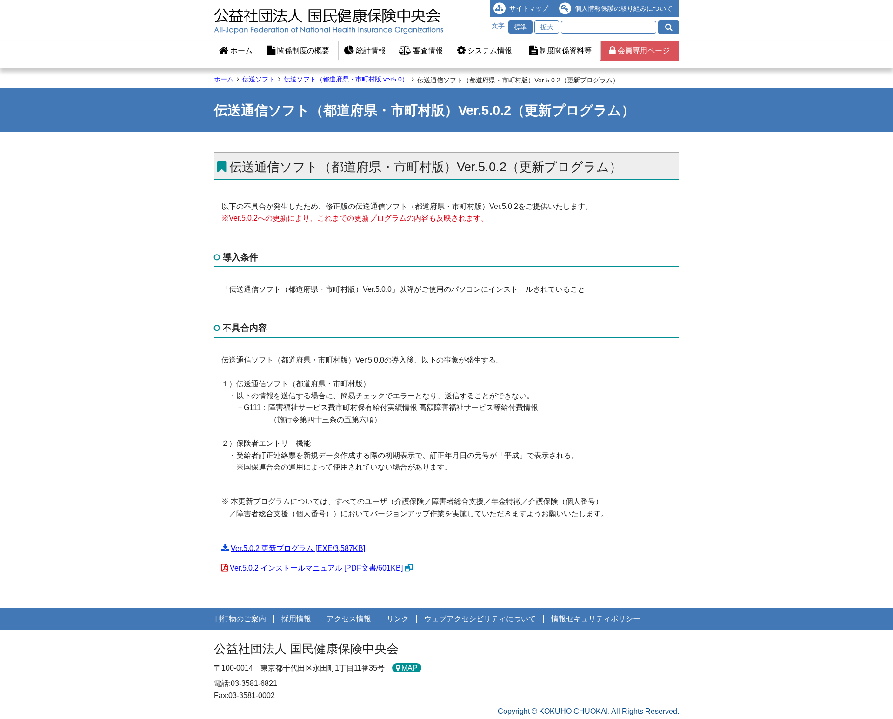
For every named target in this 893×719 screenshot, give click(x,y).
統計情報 (370, 50)
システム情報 (489, 50)
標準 (520, 27)
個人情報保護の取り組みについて (624, 8)
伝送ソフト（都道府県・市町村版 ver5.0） (346, 79)
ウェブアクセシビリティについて (480, 619)
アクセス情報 (349, 619)
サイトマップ (528, 8)
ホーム (240, 50)
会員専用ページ (643, 50)
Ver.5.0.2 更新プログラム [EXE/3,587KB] (298, 548)
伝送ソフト (258, 79)
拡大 (546, 27)
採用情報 (296, 619)
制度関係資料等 (565, 50)
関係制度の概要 (302, 50)
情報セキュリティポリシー (595, 619)
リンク (398, 619)
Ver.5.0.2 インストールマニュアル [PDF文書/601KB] (316, 568)
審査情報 (427, 50)
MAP (409, 668)
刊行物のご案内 (240, 619)
